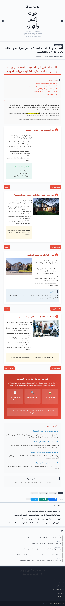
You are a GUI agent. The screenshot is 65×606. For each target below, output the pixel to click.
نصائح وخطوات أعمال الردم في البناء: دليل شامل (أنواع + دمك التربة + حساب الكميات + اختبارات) (33, 523)
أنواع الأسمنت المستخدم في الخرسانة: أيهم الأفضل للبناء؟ (44, 511)
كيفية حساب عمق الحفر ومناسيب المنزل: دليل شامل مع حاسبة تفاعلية (40, 519)
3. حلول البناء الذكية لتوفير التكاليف (47, 88)
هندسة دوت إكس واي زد (32, 16)
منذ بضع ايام (58, 535)
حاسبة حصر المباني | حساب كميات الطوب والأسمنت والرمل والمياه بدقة (44, 537)
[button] (52, 499)
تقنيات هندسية (34, 493)
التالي (6, 187)
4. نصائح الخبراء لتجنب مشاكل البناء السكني (44, 91)
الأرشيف (60, 582)
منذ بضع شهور (57, 547)
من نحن (60, 593)
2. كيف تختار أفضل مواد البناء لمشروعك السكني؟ (43, 86)
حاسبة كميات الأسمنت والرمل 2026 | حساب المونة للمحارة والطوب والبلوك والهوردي (36, 515)
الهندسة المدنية (58, 45)
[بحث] (3, 21)
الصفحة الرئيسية (58, 579)
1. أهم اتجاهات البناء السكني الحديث (46, 83)
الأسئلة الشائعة (52, 94)
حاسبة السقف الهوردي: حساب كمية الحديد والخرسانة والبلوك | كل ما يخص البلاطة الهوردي (40, 560)
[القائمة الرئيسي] (62, 21)
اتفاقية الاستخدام (58, 586)
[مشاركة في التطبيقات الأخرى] (28, 499)
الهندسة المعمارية (43, 493)
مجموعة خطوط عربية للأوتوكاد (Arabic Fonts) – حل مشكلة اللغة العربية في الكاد (42, 549)
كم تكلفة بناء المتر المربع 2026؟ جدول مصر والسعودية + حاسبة (46, 543)
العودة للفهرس (56, 187)
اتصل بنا (60, 596)
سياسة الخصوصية (57, 589)
